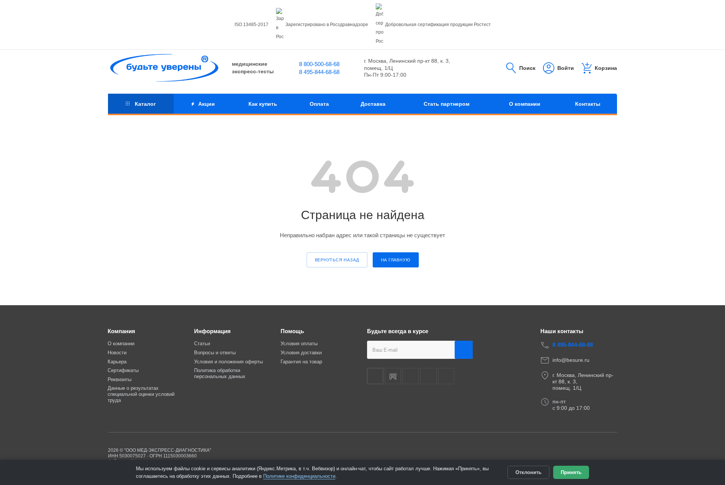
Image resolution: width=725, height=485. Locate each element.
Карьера (117, 362)
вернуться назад (337, 260)
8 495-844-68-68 (319, 72)
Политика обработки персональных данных (219, 373)
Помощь (292, 331)
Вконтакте (375, 376)
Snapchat (428, 376)
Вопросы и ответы (215, 352)
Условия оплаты (299, 343)
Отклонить (528, 472)
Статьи (202, 343)
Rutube (393, 376)
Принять (571, 472)
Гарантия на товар (301, 362)
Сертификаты (123, 370)
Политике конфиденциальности (299, 476)
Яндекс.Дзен (411, 376)
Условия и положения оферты (228, 362)
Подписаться (464, 350)
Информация (212, 331)
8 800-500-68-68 (319, 64)
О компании (121, 343)
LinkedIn (446, 376)
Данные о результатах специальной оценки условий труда (141, 394)
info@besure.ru (570, 360)
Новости (117, 352)
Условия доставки (301, 352)
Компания (121, 331)
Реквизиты (119, 379)
